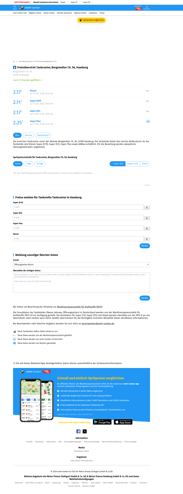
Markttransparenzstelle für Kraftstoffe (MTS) (79, 306)
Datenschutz (51, 442)
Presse (102, 13)
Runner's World (74, 486)
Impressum (39, 442)
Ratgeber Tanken (35, 13)
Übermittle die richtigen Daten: (27, 270)
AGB (60, 442)
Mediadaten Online (81, 451)
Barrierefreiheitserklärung (112, 442)
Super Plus (18, 223)
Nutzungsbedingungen (72, 442)
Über (17, 135)
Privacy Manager (130, 442)
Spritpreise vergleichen (93, 20)
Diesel (16, 234)
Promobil (143, 483)
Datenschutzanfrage (91, 442)
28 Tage (39, 163)
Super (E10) (18, 202)
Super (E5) (17, 213)
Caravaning (56, 483)
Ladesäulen (93, 13)
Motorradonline (122, 483)
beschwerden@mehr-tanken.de (98, 323)
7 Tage (28, 163)
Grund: (16, 260)
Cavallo (66, 483)
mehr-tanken (95, 483)
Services (28, 135)
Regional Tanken (80, 13)
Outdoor (133, 483)
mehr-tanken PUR (20, 13)
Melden (144, 246)
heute (17, 163)
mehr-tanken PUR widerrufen (81, 461)
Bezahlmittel (43, 135)
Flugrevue (75, 483)
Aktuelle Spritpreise (64, 13)
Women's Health (89, 486)
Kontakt (29, 442)
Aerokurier (19, 483)
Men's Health (108, 483)
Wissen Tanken (49, 13)
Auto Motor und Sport (34, 483)
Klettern (85, 483)
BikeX (47, 483)
